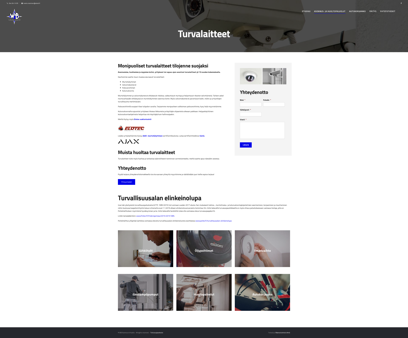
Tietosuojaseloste (156, 332)
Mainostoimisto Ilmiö (283, 332)
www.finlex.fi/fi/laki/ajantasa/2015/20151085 (155, 215)
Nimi (242, 100)
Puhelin (267, 100)
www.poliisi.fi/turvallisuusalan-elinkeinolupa (214, 220)
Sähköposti (245, 110)
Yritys (372, 11)
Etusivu (306, 11)
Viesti (243, 119)
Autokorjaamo (357, 11)
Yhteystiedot (387, 11)
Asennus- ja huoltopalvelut (330, 11)
